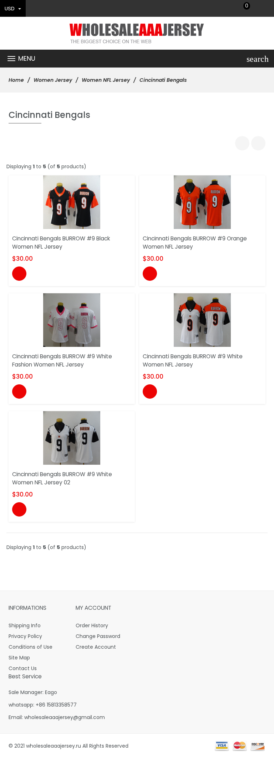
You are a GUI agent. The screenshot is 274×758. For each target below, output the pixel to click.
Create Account (96, 646)
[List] (258, 143)
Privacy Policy (25, 636)
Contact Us (23, 668)
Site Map (19, 657)
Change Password (98, 636)
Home (16, 80)
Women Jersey (53, 80)
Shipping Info (25, 625)
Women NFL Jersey (106, 80)
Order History (92, 625)
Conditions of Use (30, 646)
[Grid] (242, 143)
